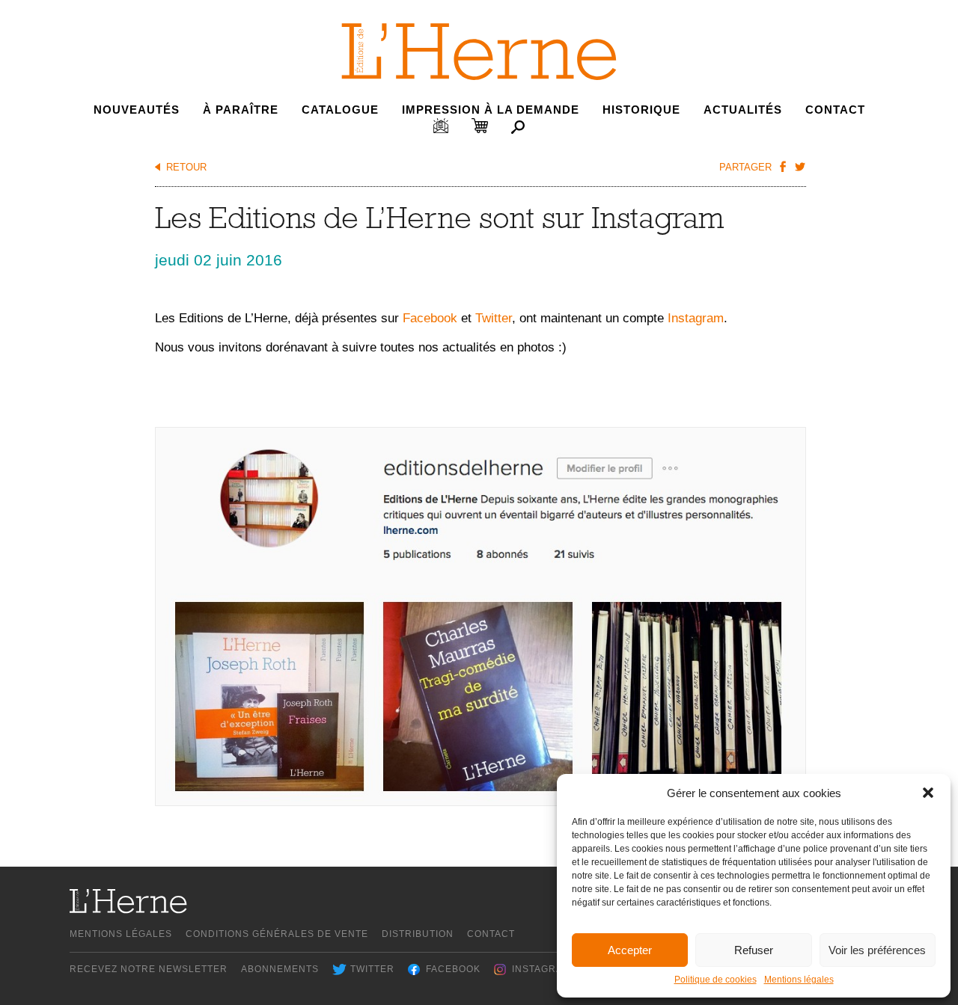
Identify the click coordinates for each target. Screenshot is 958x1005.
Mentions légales (799, 979)
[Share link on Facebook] (782, 166)
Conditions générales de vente (277, 934)
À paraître (240, 109)
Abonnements (280, 969)
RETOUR (186, 167)
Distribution (418, 934)
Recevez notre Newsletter (149, 969)
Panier (480, 125)
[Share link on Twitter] (799, 166)
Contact (835, 109)
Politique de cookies (715, 979)
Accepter (630, 950)
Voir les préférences (877, 950)
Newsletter (440, 125)
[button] (928, 792)
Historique (641, 109)
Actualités (743, 109)
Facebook (430, 318)
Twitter (493, 318)
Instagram (696, 318)
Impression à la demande (490, 109)
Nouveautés (137, 109)
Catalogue (340, 109)
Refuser (753, 950)
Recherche (518, 127)
